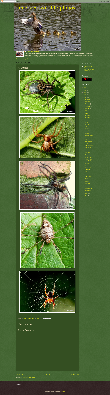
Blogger (63, 391)
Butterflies (87, 163)
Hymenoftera (88, 115)
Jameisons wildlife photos (45, 8)
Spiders (87, 133)
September (88, 106)
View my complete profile (22, 59)
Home (48, 374)
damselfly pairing (89, 131)
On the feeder (88, 157)
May (86, 193)
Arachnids (87, 152)
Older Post (75, 374)
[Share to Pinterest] (50, 318)
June (86, 113)
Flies (86, 139)
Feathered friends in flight (89, 168)
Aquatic (87, 181)
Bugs (86, 171)
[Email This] (44, 318)
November (88, 101)
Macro (86, 150)
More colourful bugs (88, 142)
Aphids (86, 122)
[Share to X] (47, 318)
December (88, 99)
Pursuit (86, 120)
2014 (85, 97)
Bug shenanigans (89, 188)
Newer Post (20, 374)
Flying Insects (88, 176)
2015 (85, 94)
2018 (85, 87)
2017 (85, 90)
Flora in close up (89, 145)
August (87, 108)
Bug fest (87, 128)
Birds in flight (88, 147)
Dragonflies (87, 117)
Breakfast (87, 174)
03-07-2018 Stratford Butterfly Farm (89, 70)
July (86, 111)
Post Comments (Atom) (29, 377)
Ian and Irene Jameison (32, 51)
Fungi (86, 185)
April (86, 196)
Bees (86, 165)
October (87, 104)
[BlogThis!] (45, 318)
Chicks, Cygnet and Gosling (88, 160)
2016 (85, 92)
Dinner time (87, 190)
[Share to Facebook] (48, 318)
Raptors (87, 154)
